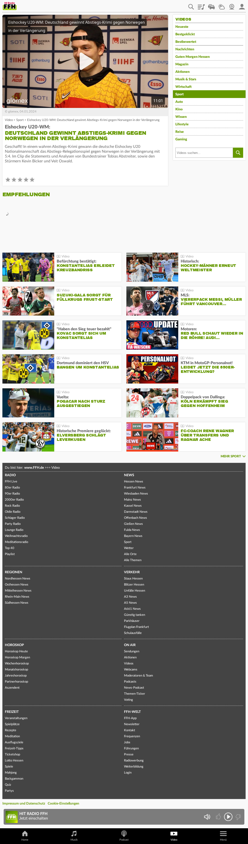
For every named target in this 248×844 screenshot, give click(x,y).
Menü (223, 839)
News (129, 475)
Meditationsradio (16, 542)
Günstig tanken (134, 615)
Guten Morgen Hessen (192, 57)
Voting (128, 699)
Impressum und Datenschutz (23, 803)
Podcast (124, 839)
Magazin (181, 64)
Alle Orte (130, 554)
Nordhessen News (17, 578)
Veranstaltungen (16, 718)
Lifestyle (182, 124)
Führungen (131, 748)
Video (9, 120)
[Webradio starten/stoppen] (228, 817)
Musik (74, 839)
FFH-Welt (132, 712)
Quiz (8, 784)
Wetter (221, 5)
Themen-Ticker (134, 693)
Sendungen (131, 651)
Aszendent (12, 687)
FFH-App (130, 718)
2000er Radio (14, 499)
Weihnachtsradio (16, 536)
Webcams (130, 669)
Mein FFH (242, 5)
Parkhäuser (132, 621)
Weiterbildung (133, 766)
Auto (179, 102)
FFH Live (11, 481)
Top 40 (9, 548)
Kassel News (133, 505)
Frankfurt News (135, 487)
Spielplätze (12, 724)
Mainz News (132, 499)
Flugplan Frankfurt (136, 627)
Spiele (9, 766)
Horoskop (14, 645)
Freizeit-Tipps (14, 748)
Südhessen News (16, 602)
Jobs (127, 742)
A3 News (130, 596)
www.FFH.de (34, 467)
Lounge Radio (14, 530)
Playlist (201, 5)
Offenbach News (135, 518)
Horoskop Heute (16, 651)
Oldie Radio (12, 511)
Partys (9, 790)
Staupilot (211, 5)
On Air (130, 645)
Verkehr (132, 572)
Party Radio (13, 524)
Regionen (13, 572)
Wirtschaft (183, 87)
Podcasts (130, 681)
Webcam (231, 5)
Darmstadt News (135, 511)
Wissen (181, 117)
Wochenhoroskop (17, 663)
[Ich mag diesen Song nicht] (237, 817)
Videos (128, 663)
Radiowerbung (134, 760)
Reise (179, 132)
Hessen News (133, 481)
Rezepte (10, 730)
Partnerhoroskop (16, 681)
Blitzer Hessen (134, 584)
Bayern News (133, 536)
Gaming (181, 139)
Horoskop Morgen (17, 657)
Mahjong (11, 772)
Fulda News (132, 530)
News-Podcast (134, 687)
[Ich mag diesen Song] (219, 817)
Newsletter (132, 724)
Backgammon (14, 778)
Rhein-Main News (17, 596)
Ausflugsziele (14, 742)
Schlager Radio (15, 518)
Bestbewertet (185, 42)
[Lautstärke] (207, 817)
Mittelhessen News (18, 590)
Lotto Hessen (14, 760)
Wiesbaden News (136, 493)
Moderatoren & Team (138, 675)
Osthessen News (16, 584)
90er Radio (12, 493)
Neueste (181, 27)
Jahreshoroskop (16, 675)
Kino (179, 109)
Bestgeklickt (185, 34)
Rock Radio (12, 505)
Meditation (12, 736)
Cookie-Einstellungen (63, 803)
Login (128, 772)
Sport (20, 120)
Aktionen (182, 72)
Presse (128, 754)
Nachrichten (184, 49)
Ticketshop (12, 754)
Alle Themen (132, 560)
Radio (10, 475)
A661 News (132, 608)
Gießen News (133, 524)
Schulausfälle (133, 633)
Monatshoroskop (16, 669)
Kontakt (129, 730)
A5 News (130, 602)
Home (24, 839)
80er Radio (12, 487)
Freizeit (12, 712)
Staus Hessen (133, 578)
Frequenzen (132, 736)
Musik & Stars (185, 79)
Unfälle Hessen (134, 590)
